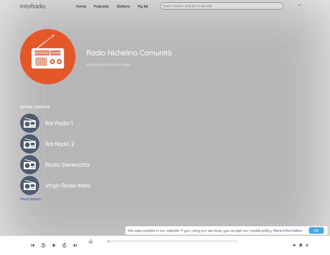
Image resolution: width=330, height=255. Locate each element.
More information (287, 230)
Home (81, 6)
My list (143, 6)
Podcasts (101, 6)
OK (316, 230)
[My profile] (300, 6)
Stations (123, 6)
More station (30, 199)
